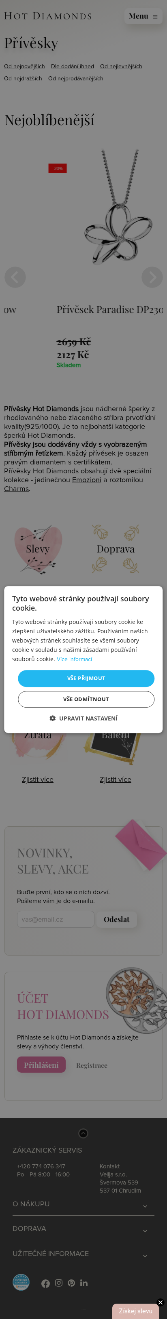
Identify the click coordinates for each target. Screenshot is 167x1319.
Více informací (74, 659)
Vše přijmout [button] (86, 678)
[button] (83, 718)
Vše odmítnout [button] (86, 699)
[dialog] (83, 659)
